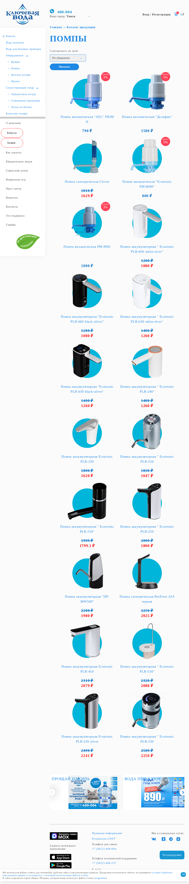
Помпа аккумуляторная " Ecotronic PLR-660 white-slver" (147, 249)
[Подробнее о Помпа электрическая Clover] (87, 156)
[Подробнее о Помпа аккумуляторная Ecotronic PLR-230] (87, 431)
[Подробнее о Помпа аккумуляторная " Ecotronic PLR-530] (147, 711)
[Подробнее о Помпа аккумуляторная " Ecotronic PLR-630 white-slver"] (147, 291)
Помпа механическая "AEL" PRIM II (87, 119)
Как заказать (14, 152)
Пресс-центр (13, 188)
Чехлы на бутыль (21, 107)
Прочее (15, 81)
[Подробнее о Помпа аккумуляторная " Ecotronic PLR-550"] (147, 641)
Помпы (15, 68)
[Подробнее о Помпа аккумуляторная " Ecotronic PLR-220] (147, 501)
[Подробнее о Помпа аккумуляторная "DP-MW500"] (87, 571)
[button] (51, 792)
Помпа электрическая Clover (87, 181)
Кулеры (15, 62)
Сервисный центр (17, 170)
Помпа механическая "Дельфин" (147, 117)
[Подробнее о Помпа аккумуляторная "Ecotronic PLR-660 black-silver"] (87, 291)
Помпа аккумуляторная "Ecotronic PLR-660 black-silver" (87, 319)
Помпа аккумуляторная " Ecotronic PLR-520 (147, 459)
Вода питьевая (15, 42)
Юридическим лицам (19, 161)
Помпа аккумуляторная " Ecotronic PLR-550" (147, 669)
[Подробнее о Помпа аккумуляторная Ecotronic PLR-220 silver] (87, 711)
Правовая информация (107, 833)
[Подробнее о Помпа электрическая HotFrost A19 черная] (147, 571)
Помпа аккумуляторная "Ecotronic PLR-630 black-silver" (87, 389)
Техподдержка (172, 854)
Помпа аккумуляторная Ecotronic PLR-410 (87, 669)
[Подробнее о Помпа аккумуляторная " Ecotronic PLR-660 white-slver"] (147, 221)
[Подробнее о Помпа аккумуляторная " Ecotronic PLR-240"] (147, 361)
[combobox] (71, 16)
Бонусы (12, 132)
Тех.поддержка (15, 215)
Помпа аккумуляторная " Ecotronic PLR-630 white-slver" (147, 319)
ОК (183, 874)
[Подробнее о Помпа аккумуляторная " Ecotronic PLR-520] (147, 431)
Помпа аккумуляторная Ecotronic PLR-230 (87, 459)
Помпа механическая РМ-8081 (87, 246)
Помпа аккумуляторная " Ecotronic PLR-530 (147, 739)
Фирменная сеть (16, 179)
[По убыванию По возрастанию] (68, 58)
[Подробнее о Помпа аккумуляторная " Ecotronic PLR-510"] (87, 501)
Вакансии (12, 197)
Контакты (12, 206)
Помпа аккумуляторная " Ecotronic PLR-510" (87, 529)
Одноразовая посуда (23, 94)
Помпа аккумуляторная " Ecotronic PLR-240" (147, 389)
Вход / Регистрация (156, 14)
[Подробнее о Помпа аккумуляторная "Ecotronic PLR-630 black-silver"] (87, 361)
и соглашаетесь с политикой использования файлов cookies (57, 875)
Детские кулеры (21, 74)
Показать (64, 66)
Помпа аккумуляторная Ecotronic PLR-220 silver (87, 739)
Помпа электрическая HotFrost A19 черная (147, 599)
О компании (13, 123)
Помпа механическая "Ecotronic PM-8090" (147, 184)
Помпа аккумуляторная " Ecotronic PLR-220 (147, 529)
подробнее (100, 878)
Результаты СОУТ (104, 838)
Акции (11, 142)
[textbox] (71, 16)
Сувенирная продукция (25, 100)
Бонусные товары (17, 113)
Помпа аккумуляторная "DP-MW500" (87, 599)
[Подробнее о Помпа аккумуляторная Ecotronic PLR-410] (87, 641)
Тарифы (11, 224)
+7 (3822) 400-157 (104, 863)
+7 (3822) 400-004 (104, 848)
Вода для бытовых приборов (23, 49)
